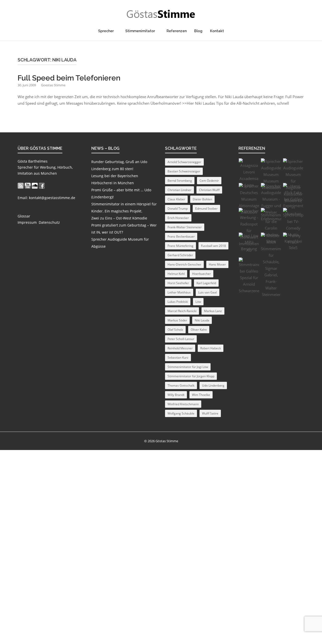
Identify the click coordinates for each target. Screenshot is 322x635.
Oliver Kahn (199, 329)
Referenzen (177, 31)
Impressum (27, 222)
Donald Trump (178, 208)
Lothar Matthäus (179, 292)
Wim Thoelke (201, 395)
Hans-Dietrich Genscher (184, 264)
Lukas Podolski (178, 302)
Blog (198, 31)
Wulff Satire (210, 413)
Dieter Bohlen (202, 199)
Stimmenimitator (140, 31)
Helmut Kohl (176, 274)
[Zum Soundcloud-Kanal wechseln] (35, 185)
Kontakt (217, 31)
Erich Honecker (178, 218)
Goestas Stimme (53, 85)
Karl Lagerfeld (206, 283)
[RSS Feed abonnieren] (21, 185)
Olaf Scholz (175, 329)
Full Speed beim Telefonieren (69, 78)
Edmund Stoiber (206, 208)
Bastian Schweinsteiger (184, 171)
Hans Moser (217, 264)
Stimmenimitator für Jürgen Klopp (191, 376)
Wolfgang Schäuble (181, 413)
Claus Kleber (176, 199)
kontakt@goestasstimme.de (52, 197)
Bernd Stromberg (180, 180)
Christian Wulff (209, 190)
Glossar (24, 216)
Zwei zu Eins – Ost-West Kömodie (119, 218)
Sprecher (106, 31)
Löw (198, 302)
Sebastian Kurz (178, 357)
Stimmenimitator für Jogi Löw (188, 367)
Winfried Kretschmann (183, 404)
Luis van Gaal (207, 292)
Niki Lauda (202, 320)
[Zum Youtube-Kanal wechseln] (28, 185)
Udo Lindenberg (213, 385)
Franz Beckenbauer (181, 236)
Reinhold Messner (180, 348)
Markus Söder (177, 320)
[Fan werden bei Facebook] (42, 185)
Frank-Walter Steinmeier (185, 227)
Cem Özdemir (209, 180)
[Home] (161, 14)
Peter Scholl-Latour (181, 339)
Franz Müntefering (180, 246)
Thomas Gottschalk (181, 385)
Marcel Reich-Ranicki (182, 311)
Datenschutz (49, 222)
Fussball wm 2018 (213, 246)
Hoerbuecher (201, 274)
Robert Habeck (210, 348)
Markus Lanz (213, 311)
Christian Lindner (179, 190)
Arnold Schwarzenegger (184, 162)
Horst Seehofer (178, 283)
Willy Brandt (176, 395)
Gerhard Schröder (180, 255)
